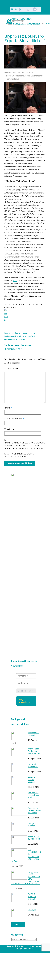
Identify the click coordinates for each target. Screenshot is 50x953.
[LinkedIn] (35, 9)
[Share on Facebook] (6, 311)
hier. (15, 280)
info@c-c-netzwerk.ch (25, 948)
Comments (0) (12, 79)
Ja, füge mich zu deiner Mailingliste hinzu (19, 454)
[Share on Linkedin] (17, 314)
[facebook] (20, 9)
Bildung (9, 76)
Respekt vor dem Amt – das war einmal (34, 809)
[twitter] (27, 9)
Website (9, 428)
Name (8, 407)
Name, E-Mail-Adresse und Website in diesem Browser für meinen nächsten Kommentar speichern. (24, 445)
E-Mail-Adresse (14, 417)
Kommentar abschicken (20, 462)
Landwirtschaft (37, 76)
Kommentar (12, 367)
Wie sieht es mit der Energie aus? (34, 794)
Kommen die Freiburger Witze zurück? (34, 750)
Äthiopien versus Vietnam (32, 779)
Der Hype (32, 909)
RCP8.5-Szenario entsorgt (32, 896)
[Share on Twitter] (12, 314)
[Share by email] (22, 317)
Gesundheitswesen (21, 76)
